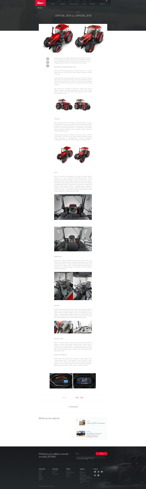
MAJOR (40, 472)
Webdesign (103, 486)
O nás (65, 1)
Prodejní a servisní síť (74, 3)
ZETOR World (92, 3)
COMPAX (40, 471)
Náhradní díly (55, 471)
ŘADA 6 (40, 473)
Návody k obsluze (83, 475)
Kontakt (67, 476)
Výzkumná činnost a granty (85, 476)
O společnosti (68, 473)
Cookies (81, 482)
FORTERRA (41, 478)
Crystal (77, 397)
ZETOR (40, 3)
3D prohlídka (84, 1)
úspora (81, 397)
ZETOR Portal (70, 1)
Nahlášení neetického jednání (85, 478)
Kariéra (90, 1)
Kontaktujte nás (102, 3)
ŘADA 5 (40, 475)
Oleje (53, 472)
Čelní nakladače (55, 473)
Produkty (52, 3)
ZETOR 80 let (59, 1)
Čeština (104, 1)
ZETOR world (39, 7)
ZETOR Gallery (77, 1)
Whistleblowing (83, 479)
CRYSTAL (40, 479)
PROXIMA (40, 476)
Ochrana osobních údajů (84, 481)
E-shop (84, 3)
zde (87, 459)
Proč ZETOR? (62, 3)
